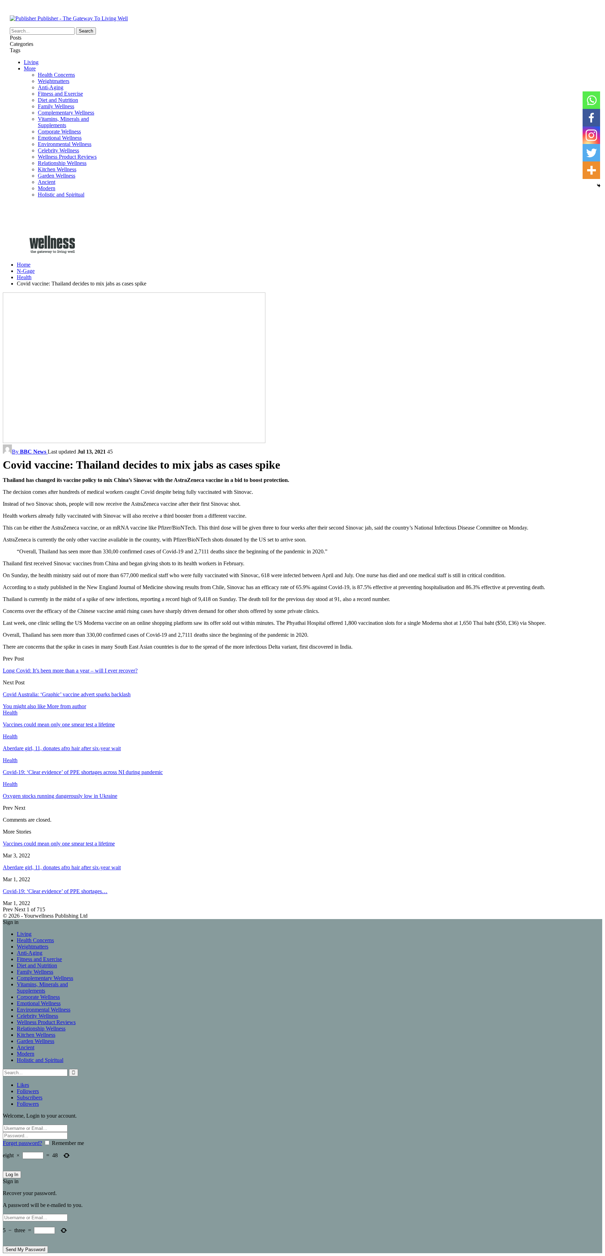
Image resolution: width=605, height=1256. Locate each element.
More (30, 68)
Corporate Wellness (59, 131)
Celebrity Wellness (58, 150)
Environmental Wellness (64, 144)
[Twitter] (591, 152)
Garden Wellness (56, 176)
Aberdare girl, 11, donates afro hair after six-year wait (62, 867)
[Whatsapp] (591, 100)
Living (31, 62)
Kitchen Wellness (57, 169)
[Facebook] (591, 117)
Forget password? (22, 1143)
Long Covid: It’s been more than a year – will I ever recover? (70, 671)
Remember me (68, 1143)
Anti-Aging (50, 87)
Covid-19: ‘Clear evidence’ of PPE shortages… (55, 891)
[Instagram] (591, 135)
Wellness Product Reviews (67, 157)
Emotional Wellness (60, 138)
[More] (591, 170)
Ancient (46, 182)
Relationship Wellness (62, 163)
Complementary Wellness (66, 113)
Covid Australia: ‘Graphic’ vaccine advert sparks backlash (67, 694)
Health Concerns (56, 75)
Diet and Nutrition (58, 100)
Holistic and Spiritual (61, 195)
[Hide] (598, 185)
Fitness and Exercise (60, 94)
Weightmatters (53, 81)
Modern (46, 188)
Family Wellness (56, 106)
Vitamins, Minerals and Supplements (63, 122)
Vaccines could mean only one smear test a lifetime (59, 844)
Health (10, 713)
